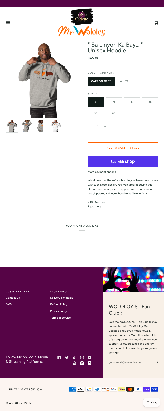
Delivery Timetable (61, 297)
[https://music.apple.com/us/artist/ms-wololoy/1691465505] (82, 363)
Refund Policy (58, 304)
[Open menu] (12, 22)
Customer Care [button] (17, 291)
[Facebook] (59, 357)
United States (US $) (24, 389)
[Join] (153, 362)
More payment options (102, 171)
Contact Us (13, 297)
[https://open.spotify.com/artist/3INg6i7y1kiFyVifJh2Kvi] (74, 363)
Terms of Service (60, 317)
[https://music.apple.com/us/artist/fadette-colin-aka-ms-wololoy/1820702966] (89, 363)
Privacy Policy (58, 311)
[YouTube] (89, 357)
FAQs (9, 304)
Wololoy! (16, 402)
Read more (94, 206)
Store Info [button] (58, 291)
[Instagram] (82, 357)
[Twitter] (67, 357)
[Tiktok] (74, 357)
